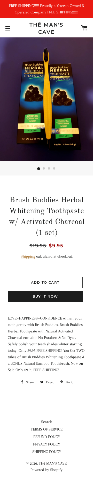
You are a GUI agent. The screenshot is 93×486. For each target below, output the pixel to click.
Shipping (28, 256)
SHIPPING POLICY (46, 451)
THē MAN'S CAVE (46, 28)
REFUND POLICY (46, 436)
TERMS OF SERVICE (47, 429)
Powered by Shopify (46, 469)
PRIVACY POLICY (46, 444)
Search (46, 421)
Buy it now (45, 296)
